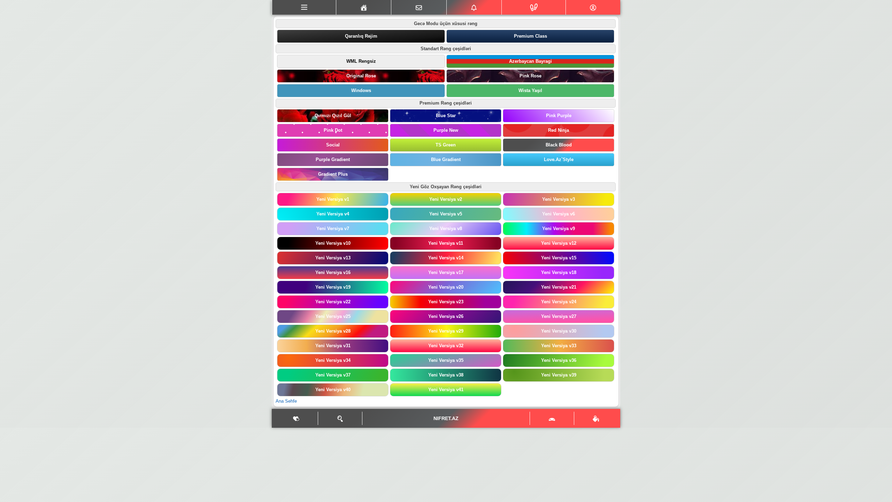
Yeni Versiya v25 (333, 316)
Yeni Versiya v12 (558, 243)
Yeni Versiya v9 (558, 228)
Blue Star (446, 115)
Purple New (445, 130)
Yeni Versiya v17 (445, 272)
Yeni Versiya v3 (558, 199)
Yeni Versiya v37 (333, 375)
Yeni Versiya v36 (558, 360)
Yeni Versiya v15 (558, 257)
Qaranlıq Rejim (361, 36)
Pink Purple (558, 115)
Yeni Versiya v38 (445, 375)
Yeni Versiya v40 (333, 389)
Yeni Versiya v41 (445, 389)
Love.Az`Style (559, 159)
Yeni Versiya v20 (445, 287)
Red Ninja (558, 130)
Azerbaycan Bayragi (530, 61)
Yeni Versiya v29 (445, 331)
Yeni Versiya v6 (558, 213)
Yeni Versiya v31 (333, 345)
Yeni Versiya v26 (445, 316)
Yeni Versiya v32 (445, 345)
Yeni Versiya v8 (445, 228)
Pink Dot (333, 130)
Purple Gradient (333, 159)
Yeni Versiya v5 (445, 213)
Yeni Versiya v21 (558, 287)
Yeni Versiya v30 (558, 331)
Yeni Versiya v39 (558, 375)
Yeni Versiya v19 (333, 287)
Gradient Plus (333, 174)
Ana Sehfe (286, 401)
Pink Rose (530, 75)
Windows (361, 90)
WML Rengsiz (361, 61)
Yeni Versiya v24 (558, 301)
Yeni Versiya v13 (333, 257)
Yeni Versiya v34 (333, 360)
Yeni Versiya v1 (332, 199)
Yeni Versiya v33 (558, 345)
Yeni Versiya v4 (332, 213)
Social (333, 144)
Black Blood (559, 144)
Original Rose (361, 75)
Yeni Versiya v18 (558, 272)
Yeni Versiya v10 (333, 243)
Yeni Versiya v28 (333, 331)
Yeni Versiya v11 (445, 243)
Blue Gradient (446, 159)
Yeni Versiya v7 (332, 228)
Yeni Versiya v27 (558, 316)
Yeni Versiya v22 (333, 301)
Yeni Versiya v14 (445, 257)
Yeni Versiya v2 (445, 199)
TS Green (446, 144)
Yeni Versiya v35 (445, 360)
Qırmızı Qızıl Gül (333, 115)
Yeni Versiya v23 (445, 301)
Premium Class (530, 36)
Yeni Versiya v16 (333, 272)
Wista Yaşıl (530, 90)
